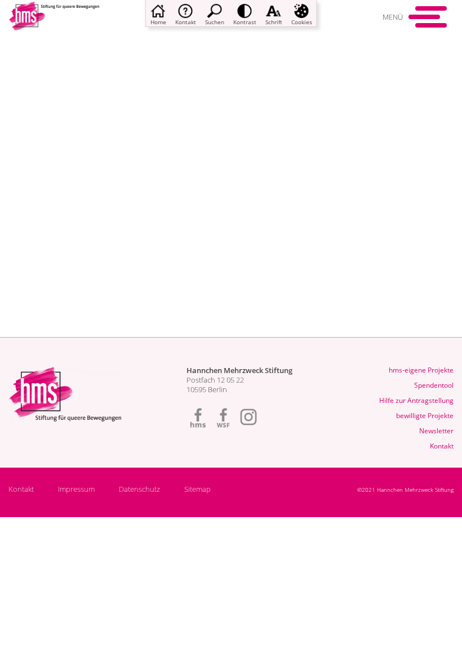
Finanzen (71, 138)
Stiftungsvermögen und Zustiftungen (162, 138)
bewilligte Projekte (425, 415)
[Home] (53, 23)
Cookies (301, 22)
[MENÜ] (431, 17)
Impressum (76, 489)
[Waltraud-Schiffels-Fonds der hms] (223, 417)
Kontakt (185, 22)
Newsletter (436, 431)
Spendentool (434, 385)
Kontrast (244, 22)
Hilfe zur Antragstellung (416, 400)
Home (158, 22)
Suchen (214, 22)
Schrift (273, 22)
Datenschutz (139, 489)
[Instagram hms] (248, 417)
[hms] (197, 417)
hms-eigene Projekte (421, 370)
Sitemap (197, 489)
